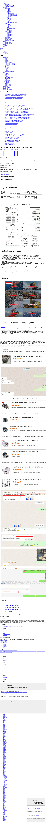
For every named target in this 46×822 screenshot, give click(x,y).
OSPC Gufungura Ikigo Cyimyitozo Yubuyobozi (13, 98)
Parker (8, 26)
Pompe (8, 9)
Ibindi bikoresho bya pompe (12, 22)
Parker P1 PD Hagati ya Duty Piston (11, 138)
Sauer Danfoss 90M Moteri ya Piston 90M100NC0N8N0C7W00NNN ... (18, 115)
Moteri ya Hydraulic (8, 31)
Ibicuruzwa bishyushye (4, 650)
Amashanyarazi (7, 8)
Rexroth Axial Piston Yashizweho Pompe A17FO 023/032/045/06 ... (17, 109)
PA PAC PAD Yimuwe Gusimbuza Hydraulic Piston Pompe (15, 135)
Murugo (4, 3)
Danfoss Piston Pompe (11, 28)
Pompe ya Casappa (10, 13)
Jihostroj (8, 21)
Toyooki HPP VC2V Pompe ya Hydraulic (12, 129)
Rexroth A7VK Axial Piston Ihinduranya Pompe (13, 121)
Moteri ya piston (10, 34)
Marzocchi (9, 12)
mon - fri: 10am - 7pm (4, 640)
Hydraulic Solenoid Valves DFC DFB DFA (11, 337)
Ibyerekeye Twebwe (6, 4)
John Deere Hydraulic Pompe (25, 651)
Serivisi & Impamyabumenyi (10, 5)
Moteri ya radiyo (10, 35)
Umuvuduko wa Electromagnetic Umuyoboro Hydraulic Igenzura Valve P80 (18, 338)
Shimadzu (9, 11)
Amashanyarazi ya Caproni (12, 15)
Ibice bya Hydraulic (8, 38)
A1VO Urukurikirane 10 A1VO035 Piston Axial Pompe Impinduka (17, 118)
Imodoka (8, 36)
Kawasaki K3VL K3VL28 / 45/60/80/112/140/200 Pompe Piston (16, 112)
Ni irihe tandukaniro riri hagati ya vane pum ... (14, 626)
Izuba (8, 17)
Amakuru (4, 41)
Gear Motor (9, 32)
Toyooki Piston (7, 80)
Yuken (8, 29)
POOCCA (3, 327)
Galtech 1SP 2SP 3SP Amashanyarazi (13, 614)
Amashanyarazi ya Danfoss (12, 14)
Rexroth (8, 24)
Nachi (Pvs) (9, 25)
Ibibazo (4, 46)
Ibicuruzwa (5, 7)
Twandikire (5, 45)
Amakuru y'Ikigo (8, 42)
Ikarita (10, 650)
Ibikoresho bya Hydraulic (9, 40)
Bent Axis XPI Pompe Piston (10, 144)
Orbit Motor (9, 33)
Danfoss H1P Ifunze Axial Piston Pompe (12, 141)
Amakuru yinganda (8, 43)
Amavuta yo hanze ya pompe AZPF (13, 609)
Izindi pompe (9, 30)
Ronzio (8, 20)
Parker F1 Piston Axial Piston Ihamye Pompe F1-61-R (14, 106)
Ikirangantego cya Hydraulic (5, 651)
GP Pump (9, 19)
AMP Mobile (14, 650)
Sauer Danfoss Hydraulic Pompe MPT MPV (13, 103)
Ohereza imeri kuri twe (4, 174)
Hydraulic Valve (8, 39)
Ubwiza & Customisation (9, 6)
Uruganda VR (5, 44)
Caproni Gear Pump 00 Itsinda (12, 605)
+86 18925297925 (3, 641)
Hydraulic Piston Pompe (15, 651)
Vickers (8, 27)
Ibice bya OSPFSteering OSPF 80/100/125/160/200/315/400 (15, 95)
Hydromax (9, 16)
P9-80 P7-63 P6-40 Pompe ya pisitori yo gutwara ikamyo (15, 132)
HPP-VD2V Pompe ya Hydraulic (11, 124)
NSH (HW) (9, 18)
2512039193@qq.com (4, 642)
